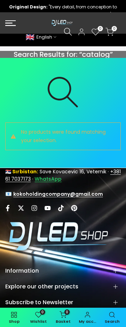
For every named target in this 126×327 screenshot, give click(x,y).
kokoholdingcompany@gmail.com (58, 194)
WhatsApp (48, 178)
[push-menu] (10, 23)
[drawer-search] (68, 32)
